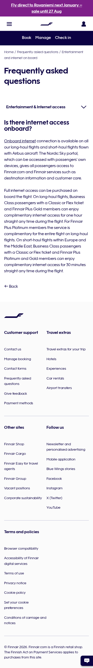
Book (26, 37)
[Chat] (87, 661)
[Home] (46, 24)
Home (9, 52)
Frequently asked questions (37, 52)
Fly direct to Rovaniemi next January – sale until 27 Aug (46, 8)
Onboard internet (20, 141)
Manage (43, 37)
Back (13, 286)
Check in (63, 37)
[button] (9, 24)
